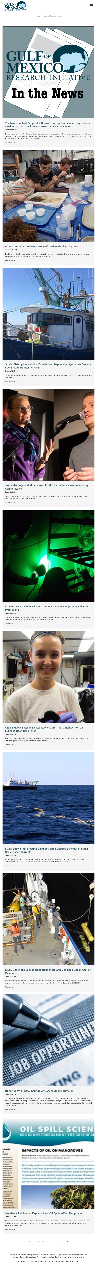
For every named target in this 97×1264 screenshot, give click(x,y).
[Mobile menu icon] (91, 5)
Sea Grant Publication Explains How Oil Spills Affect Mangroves (43, 1213)
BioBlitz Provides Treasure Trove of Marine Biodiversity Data (41, 246)
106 (67, 1242)
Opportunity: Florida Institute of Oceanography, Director (39, 1091)
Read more (9, 142)
